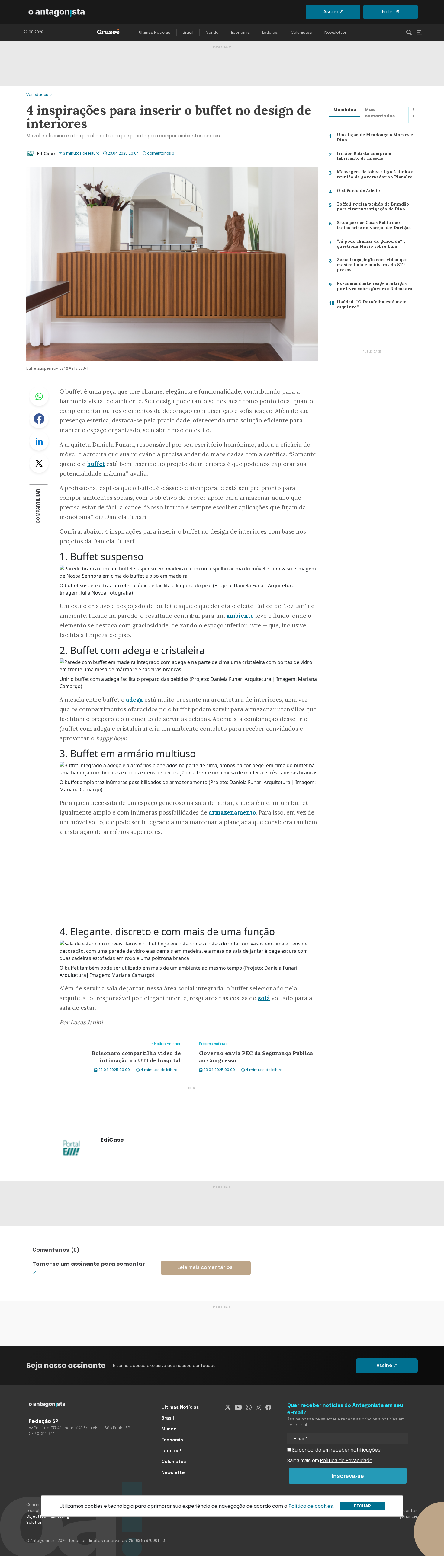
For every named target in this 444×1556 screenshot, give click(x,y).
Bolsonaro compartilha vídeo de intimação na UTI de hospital (116, 1039)
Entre (388, 11)
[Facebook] (268, 1407)
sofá (264, 998)
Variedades (37, 94)
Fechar (362, 1506)
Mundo (212, 33)
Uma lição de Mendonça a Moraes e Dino (374, 138)
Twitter (39, 463)
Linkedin (39, 441)
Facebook (39, 418)
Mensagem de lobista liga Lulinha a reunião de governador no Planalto (373, 176)
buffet (96, 463)
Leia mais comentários (205, 1267)
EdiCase (46, 154)
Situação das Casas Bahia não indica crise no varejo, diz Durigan (374, 226)
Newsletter (335, 33)
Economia (240, 33)
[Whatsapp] (249, 1407)
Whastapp (39, 396)
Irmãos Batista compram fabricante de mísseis (374, 157)
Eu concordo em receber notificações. (336, 1450)
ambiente (240, 615)
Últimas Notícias (154, 33)
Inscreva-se (348, 1476)
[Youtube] (238, 1407)
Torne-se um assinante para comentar (88, 1263)
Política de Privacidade (346, 1460)
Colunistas (301, 33)
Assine (330, 11)
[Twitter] (228, 1407)
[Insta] (258, 1407)
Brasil (188, 33)
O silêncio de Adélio (355, 191)
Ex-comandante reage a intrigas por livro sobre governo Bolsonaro (374, 287)
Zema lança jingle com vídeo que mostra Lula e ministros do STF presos (370, 266)
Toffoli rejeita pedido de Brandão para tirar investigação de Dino (370, 208)
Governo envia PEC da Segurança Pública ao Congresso (253, 1035)
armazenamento (232, 812)
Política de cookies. (311, 1506)
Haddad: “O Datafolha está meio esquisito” (370, 306)
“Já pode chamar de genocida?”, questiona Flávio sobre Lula (369, 245)
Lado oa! (270, 33)
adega (134, 699)
